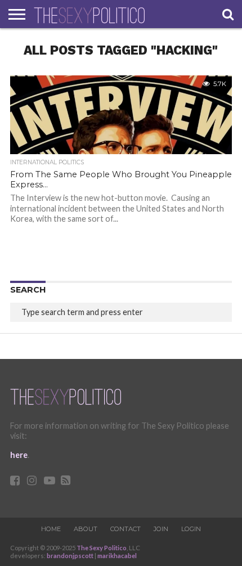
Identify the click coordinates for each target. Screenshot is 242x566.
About (85, 529)
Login (191, 529)
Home (51, 529)
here (19, 455)
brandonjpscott (70, 555)
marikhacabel (117, 555)
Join (161, 529)
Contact (125, 529)
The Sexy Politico (102, 547)
